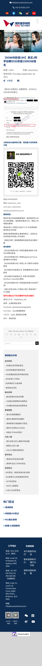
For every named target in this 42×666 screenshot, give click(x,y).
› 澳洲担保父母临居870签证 (16, 423)
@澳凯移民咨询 (15, 303)
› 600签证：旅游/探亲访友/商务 (17, 472)
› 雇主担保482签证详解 (14, 396)
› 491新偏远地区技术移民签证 (17, 374)
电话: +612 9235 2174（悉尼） (12, 552)
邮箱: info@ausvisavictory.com (16, 604)
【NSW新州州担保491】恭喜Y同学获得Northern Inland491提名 (19, 277)
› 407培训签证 (10, 481)
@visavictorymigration (21, 307)
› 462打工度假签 (11, 485)
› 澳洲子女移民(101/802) (15, 427)
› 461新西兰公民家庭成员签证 (17, 476)
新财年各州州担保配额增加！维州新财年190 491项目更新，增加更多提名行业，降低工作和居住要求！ (21, 221)
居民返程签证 (18, 450)
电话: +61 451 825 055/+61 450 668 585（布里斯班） (11, 574)
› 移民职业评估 (11, 387)
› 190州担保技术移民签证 (15, 370)
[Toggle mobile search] (37, 22)
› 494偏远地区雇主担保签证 (16, 405)
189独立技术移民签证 (14, 365)
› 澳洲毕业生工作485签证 (15, 463)
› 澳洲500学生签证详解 (14, 459)
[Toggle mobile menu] (37, 20)
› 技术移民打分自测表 (13, 383)
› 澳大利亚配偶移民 (13, 414)
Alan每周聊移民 (19, 310)
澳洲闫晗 (12, 318)
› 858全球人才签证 (12, 378)
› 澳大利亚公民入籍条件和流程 (17, 441)
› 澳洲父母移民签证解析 (14, 419)
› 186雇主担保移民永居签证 (16, 401)
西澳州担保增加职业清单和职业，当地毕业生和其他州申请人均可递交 (20, 235)
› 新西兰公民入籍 (12, 445)
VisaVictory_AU (20, 299)
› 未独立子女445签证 (13, 432)
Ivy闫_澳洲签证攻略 (18, 314)
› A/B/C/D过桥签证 (12, 490)
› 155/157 (9, 450)
